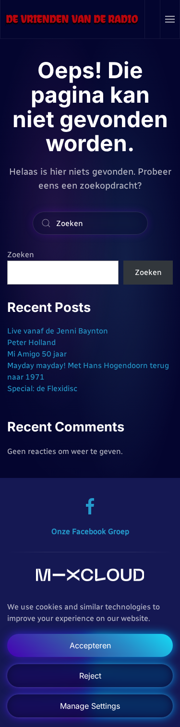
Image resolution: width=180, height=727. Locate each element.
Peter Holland (31, 342)
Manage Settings (90, 706)
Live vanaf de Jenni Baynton (57, 330)
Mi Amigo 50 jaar (37, 353)
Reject (90, 675)
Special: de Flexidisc (42, 388)
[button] (170, 19)
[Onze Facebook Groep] (90, 506)
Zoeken (20, 254)
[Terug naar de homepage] (72, 19)
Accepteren (90, 645)
